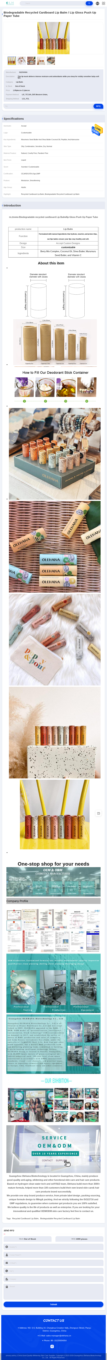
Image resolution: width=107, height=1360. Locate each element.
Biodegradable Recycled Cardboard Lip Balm (60, 1218)
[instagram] (52, 1346)
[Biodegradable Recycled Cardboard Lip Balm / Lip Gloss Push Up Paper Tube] (53, 38)
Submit (53, 1304)
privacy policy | (11, 1356)
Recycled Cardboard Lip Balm (25, 1218)
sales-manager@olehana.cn (55, 1336)
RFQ (98, 106)
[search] (89, 3)
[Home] (10, 3)
